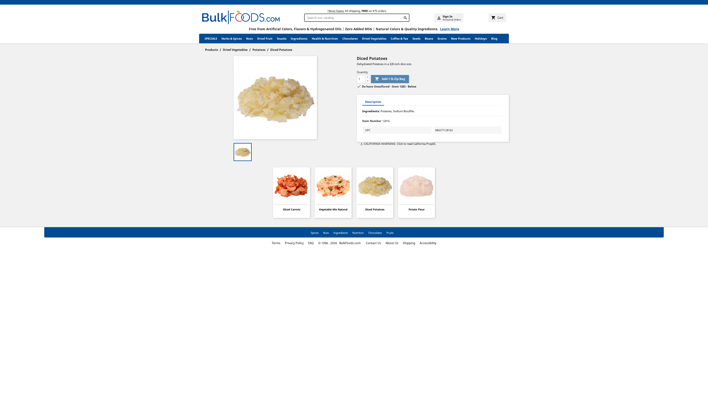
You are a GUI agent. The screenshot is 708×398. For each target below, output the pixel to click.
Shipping (409, 243)
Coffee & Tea (399, 38)
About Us (392, 243)
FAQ (311, 243)
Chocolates (350, 38)
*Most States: (335, 11)
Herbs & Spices (231, 38)
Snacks (281, 38)
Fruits (390, 233)
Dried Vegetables (374, 38)
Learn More (449, 29)
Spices (315, 233)
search (404, 17)
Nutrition (358, 233)
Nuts (249, 38)
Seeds (416, 38)
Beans (429, 38)
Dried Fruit (265, 38)
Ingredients (299, 38)
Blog (494, 38)
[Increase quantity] (367, 77)
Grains (442, 38)
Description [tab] (373, 102)
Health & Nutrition (325, 38)
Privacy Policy (294, 243)
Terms (276, 243)
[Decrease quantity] (367, 81)
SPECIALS (211, 38)
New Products (460, 38)
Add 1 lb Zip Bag (390, 79)
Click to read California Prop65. (416, 144)
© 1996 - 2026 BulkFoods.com (339, 243)
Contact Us (373, 243)
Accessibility (428, 243)
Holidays (481, 38)
